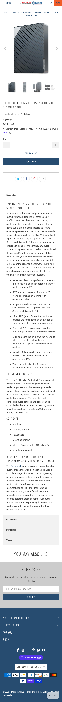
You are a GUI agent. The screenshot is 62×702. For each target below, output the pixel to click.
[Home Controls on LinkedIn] (28, 650)
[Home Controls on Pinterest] (33, 650)
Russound (16, 466)
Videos (9, 540)
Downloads (11, 530)
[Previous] (5, 48)
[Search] (51, 3)
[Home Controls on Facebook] (17, 650)
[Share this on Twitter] (18, 179)
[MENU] (1, 3)
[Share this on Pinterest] (34, 179)
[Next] (56, 48)
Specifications (12, 520)
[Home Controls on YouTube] (44, 650)
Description (11, 195)
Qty (4, 139)
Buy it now (31, 161)
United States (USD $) (29, 666)
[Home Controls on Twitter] (38, 650)
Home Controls (16, 692)
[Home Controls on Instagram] (23, 650)
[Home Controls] (30, 3)
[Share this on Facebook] (26, 179)
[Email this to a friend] (42, 179)
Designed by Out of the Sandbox (36, 692)
